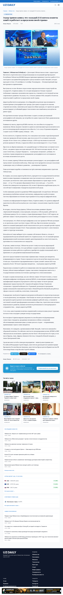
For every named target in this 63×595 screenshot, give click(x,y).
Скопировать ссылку (45, 353)
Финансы (35, 559)
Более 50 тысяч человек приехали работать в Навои (19, 454)
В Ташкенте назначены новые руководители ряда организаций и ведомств (26, 531)
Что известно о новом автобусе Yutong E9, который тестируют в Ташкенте (26, 526)
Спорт (34, 567)
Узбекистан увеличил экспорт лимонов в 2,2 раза (19, 444)
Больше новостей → (10, 470)
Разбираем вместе (55, 1)
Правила (5, 583)
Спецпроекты (45, 1)
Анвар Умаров (7, 23)
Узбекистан (12, 11)
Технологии (35, 562)
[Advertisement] (31, 591)
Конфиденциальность (9, 586)
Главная (5, 11)
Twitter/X (24, 353)
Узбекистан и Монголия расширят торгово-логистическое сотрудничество (26, 439)
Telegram (15, 353)
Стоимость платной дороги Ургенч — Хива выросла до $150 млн (23, 449)
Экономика (35, 557)
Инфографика (37, 1)
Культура (35, 564)
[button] (55, 5)
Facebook (33, 353)
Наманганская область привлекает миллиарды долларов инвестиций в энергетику (28, 459)
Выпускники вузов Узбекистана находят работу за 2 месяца (22, 465)
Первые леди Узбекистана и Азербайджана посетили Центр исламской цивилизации (29, 516)
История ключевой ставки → (12, 505)
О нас (4, 581)
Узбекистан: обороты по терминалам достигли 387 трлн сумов (22, 433)
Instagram (35, 583)
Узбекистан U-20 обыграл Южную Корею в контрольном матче (22, 521)
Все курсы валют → (10, 491)
